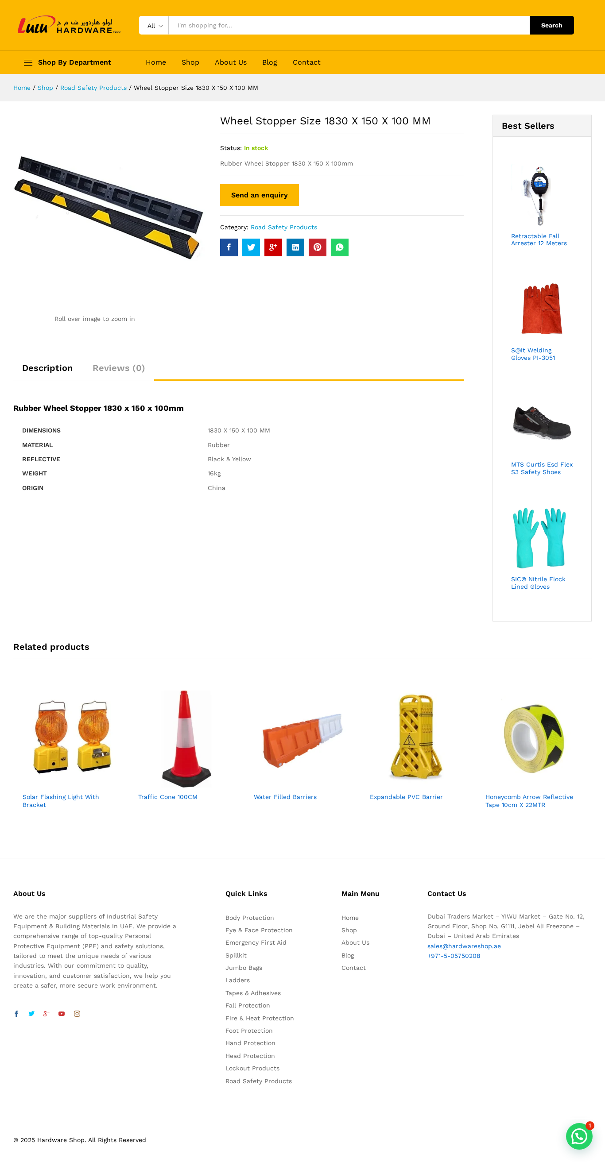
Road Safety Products (284, 227)
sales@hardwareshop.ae (464, 946)
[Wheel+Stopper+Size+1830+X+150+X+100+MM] (251, 247)
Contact (307, 62)
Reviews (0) (119, 367)
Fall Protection (247, 1005)
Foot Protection (249, 1030)
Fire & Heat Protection (259, 1018)
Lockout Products (252, 1068)
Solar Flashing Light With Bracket (61, 800)
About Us (231, 62)
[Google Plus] (46, 1014)
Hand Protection (250, 1042)
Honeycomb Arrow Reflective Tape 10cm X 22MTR (529, 800)
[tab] (47, 371)
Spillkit (236, 955)
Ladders (237, 980)
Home (156, 62)
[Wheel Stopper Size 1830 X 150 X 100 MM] (229, 247)
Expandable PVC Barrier (406, 796)
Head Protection (250, 1055)
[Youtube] (61, 1014)
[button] (579, 1136)
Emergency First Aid (256, 942)
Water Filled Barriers (285, 796)
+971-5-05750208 (454, 955)
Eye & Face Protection (259, 930)
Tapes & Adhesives (253, 992)
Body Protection (249, 917)
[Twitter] (31, 1014)
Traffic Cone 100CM (168, 796)
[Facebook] (16, 1014)
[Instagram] (77, 1014)
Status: (231, 147)
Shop (190, 62)
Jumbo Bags (243, 967)
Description (47, 367)
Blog (269, 62)
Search (551, 25)
